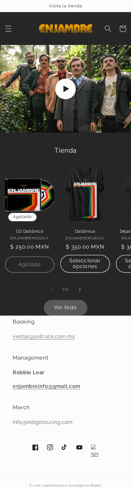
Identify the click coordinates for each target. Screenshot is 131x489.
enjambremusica (54, 485)
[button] (8, 28)
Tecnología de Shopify (84, 485)
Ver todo (65, 307)
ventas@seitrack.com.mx (44, 336)
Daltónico (85, 231)
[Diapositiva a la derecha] (80, 289)
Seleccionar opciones (85, 264)
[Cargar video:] (65, 89)
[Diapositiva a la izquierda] (51, 289)
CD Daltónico (30, 231)
